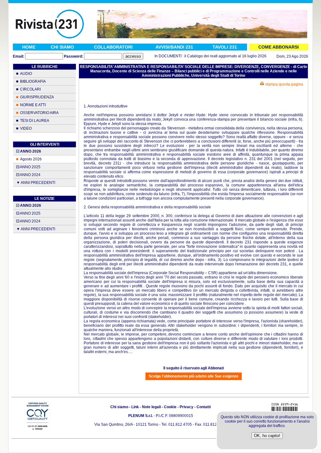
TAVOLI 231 (225, 46)
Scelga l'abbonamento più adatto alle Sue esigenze (194, 376)
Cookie (170, 407)
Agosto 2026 (31, 159)
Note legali (151, 407)
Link (135, 407)
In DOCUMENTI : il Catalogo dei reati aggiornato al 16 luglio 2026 (205, 56)
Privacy (186, 407)
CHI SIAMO (62, 46)
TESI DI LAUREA (34, 120)
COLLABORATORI (113, 46)
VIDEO (26, 128)
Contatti (204, 407)
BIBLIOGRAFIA (33, 81)
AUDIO (26, 73)
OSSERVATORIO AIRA (39, 113)
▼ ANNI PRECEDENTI (35, 182)
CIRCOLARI (30, 89)
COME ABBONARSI (278, 46)
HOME (28, 46)
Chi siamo (119, 407)
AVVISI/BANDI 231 (174, 46)
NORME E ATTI (33, 105)
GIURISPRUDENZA (37, 97)
